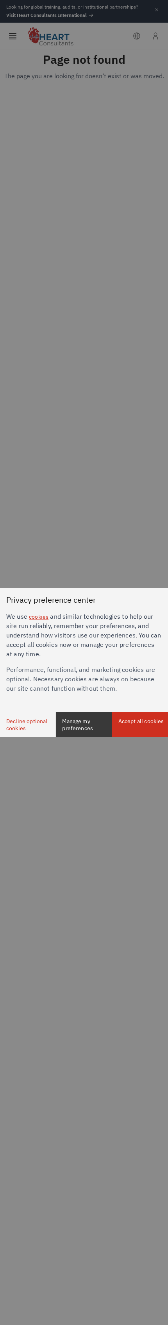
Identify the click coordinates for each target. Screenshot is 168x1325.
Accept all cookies (141, 721)
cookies (38, 616)
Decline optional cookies (27, 725)
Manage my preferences (77, 725)
